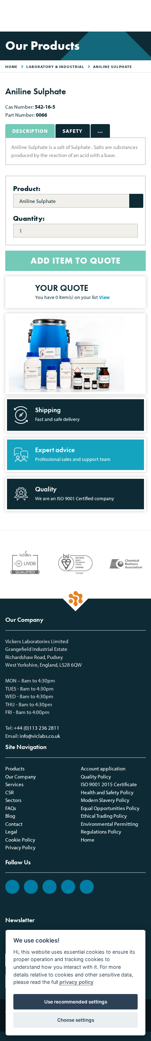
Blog (10, 815)
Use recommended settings (75, 1002)
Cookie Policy (20, 839)
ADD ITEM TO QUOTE (75, 260)
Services (14, 784)
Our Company (20, 776)
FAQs (10, 808)
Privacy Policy (20, 847)
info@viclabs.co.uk (40, 736)
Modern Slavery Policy (105, 800)
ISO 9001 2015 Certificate (109, 784)
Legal (11, 831)
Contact (13, 824)
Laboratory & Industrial (55, 66)
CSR (9, 792)
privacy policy (76, 982)
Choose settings (75, 1020)
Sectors (13, 800)
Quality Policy (96, 776)
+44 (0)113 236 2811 (36, 727)
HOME (11, 66)
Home (87, 839)
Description (30, 131)
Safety (73, 131)
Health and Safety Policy (107, 792)
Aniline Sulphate (112, 66)
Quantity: (29, 218)
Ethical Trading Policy (104, 815)
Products (15, 768)
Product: (26, 188)
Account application (103, 768)
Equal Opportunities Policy (110, 808)
